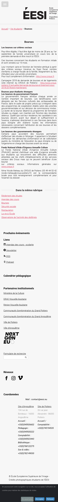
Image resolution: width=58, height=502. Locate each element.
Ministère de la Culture (14, 293)
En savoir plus (27, 499)
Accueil (4, 29)
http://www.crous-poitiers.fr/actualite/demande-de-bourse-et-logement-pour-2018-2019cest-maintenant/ (29, 85)
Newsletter (11, 250)
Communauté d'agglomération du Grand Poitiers (26, 310)
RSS (8, 256)
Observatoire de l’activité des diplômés (19, 217)
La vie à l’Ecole (8, 213)
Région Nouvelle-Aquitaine (15, 305)
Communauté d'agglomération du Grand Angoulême (27, 316)
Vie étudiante (16, 29)
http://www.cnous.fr (45, 76)
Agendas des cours (10, 199)
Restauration (7, 210)
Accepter (39, 499)
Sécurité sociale (8, 206)
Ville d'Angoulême (11, 328)
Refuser (50, 499)
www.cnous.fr (7, 166)
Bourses (5, 203)
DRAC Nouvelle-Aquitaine (15, 299)
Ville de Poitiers (10, 322)
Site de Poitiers (44, 406)
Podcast (10, 262)
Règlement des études (11, 195)
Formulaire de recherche (15, 353)
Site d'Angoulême (26, 406)
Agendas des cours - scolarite (20, 244)
